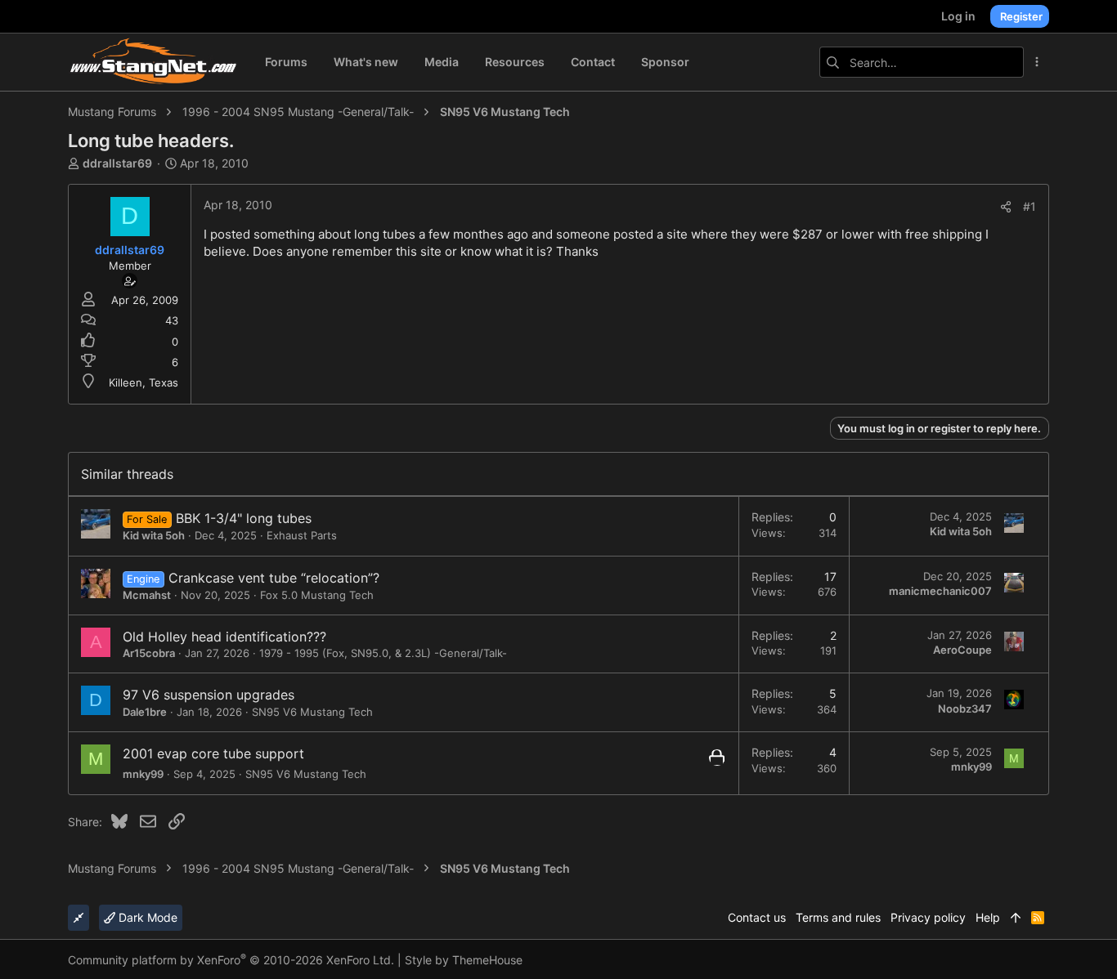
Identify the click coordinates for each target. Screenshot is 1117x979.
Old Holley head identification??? (224, 636)
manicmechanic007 (940, 590)
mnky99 (143, 773)
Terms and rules (838, 917)
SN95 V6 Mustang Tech (312, 711)
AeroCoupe (962, 649)
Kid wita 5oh (154, 535)
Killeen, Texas (143, 382)
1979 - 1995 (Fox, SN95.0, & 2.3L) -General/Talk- (383, 652)
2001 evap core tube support (213, 753)
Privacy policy (928, 917)
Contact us (757, 917)
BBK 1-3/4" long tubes (244, 518)
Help (988, 917)
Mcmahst (147, 594)
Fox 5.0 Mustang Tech (317, 594)
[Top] (1015, 918)
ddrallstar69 (117, 163)
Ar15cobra (149, 652)
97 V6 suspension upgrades (208, 694)
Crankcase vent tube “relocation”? (273, 578)
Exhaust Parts (302, 535)
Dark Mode (146, 917)
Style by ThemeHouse (464, 960)
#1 (1029, 206)
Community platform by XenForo (231, 960)
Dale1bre (145, 711)
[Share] (1005, 207)
